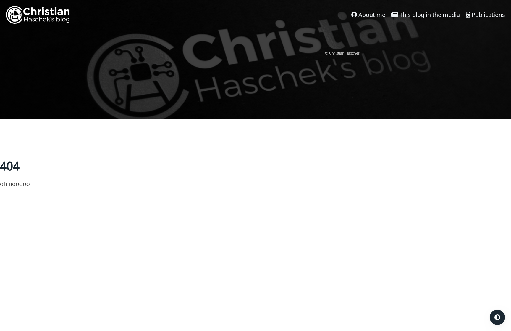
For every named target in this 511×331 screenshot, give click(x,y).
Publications (487, 15)
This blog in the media (429, 15)
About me (371, 15)
